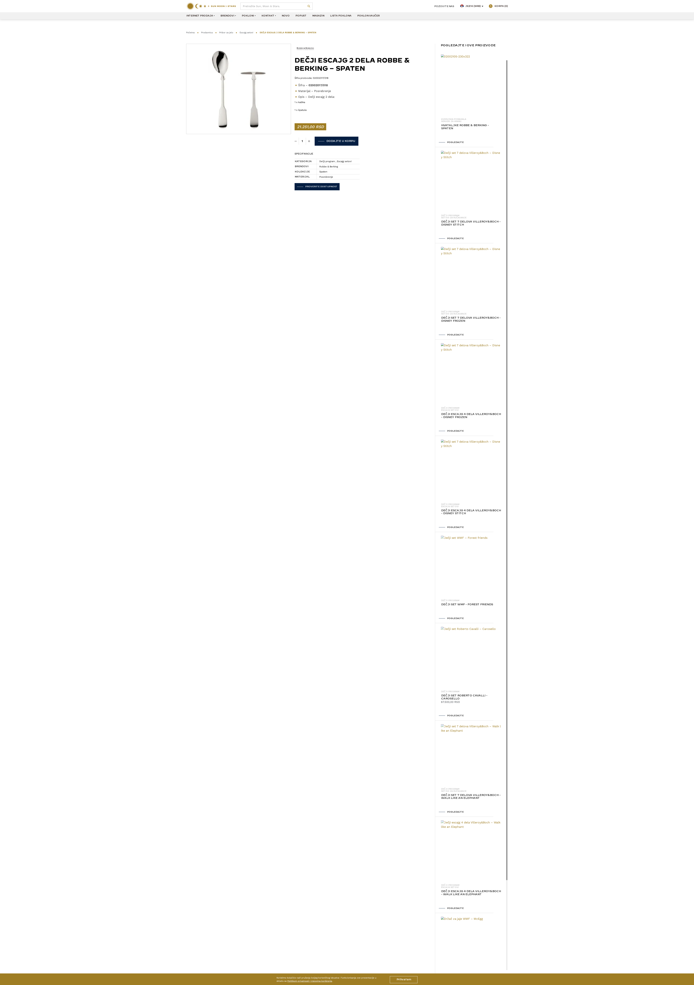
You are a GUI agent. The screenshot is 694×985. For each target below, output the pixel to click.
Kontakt (267, 16)
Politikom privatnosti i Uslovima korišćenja (309, 981)
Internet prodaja (199, 16)
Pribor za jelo (226, 32)
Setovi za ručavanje (453, 218)
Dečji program (327, 161)
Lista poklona (340, 16)
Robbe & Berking (328, 166)
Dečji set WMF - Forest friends (467, 604)
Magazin (318, 16)
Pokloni (248, 16)
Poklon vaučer (368, 16)
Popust (300, 16)
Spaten (323, 171)
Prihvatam (403, 979)
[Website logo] (211, 6)
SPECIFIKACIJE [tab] (304, 153)
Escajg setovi (246, 32)
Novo (286, 16)
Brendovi (227, 16)
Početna (190, 32)
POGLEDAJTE (455, 142)
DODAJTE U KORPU (340, 141)
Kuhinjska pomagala (453, 119)
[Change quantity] (296, 141)
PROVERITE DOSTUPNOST (321, 187)
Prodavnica (207, 32)
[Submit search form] (309, 6)
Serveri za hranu (451, 121)
